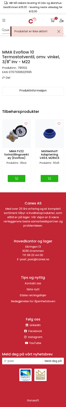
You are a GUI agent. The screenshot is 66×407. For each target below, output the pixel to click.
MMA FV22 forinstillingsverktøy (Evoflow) (16, 155)
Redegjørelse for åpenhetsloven (33, 301)
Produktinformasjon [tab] (33, 90)
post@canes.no (38, 259)
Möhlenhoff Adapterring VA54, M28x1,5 (49, 155)
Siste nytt (33, 289)
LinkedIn (35, 325)
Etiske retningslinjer (33, 295)
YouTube (35, 343)
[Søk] (3, 30)
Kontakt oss (33, 283)
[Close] (59, 31)
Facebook (34, 331)
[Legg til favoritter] (26, 124)
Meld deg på (53, 361)
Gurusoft (33, 400)
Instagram (34, 337)
